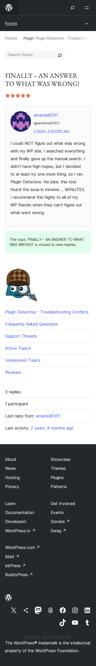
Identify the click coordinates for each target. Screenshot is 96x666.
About (10, 459)
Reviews (13, 372)
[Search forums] (60, 55)
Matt (12, 556)
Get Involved (63, 503)
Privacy (12, 486)
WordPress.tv (20, 530)
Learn (10, 503)
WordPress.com (22, 547)
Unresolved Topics (22, 360)
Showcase (60, 459)
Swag (58, 530)
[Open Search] (72, 7)
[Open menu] (88, 7)
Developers (15, 521)
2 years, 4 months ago (52, 131)
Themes (58, 468)
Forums (11, 23)
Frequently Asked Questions (31, 324)
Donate (60, 521)
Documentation (19, 512)
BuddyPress (19, 574)
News (10, 468)
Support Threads (21, 336)
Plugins (57, 477)
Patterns (59, 486)
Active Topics (18, 348)
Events (57, 512)
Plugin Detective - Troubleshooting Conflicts (47, 312)
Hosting (12, 477)
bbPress (15, 565)
